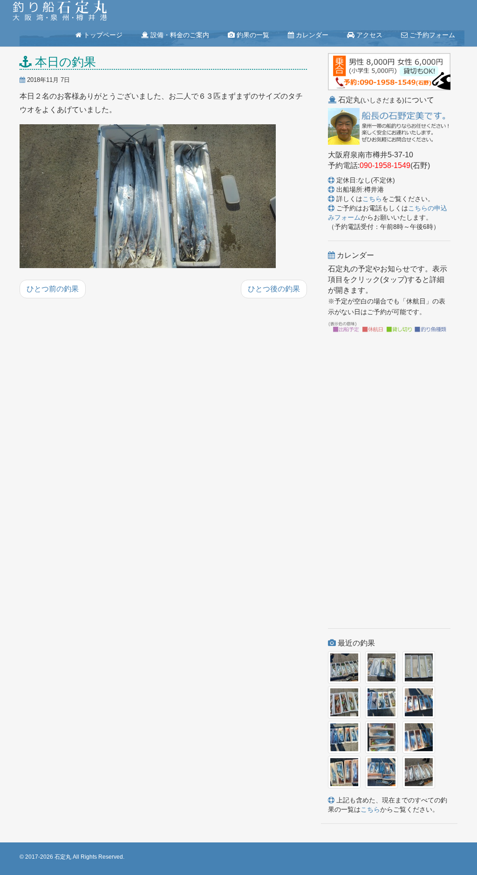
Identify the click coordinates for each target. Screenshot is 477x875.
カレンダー (311, 35)
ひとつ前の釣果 (53, 289)
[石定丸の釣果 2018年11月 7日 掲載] (148, 197)
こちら (372, 198)
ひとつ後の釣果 (274, 289)
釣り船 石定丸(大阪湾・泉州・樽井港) (60, 11)
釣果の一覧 (252, 35)
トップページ (102, 35)
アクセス (368, 35)
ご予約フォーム (431, 35)
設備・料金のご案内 (179, 35)
